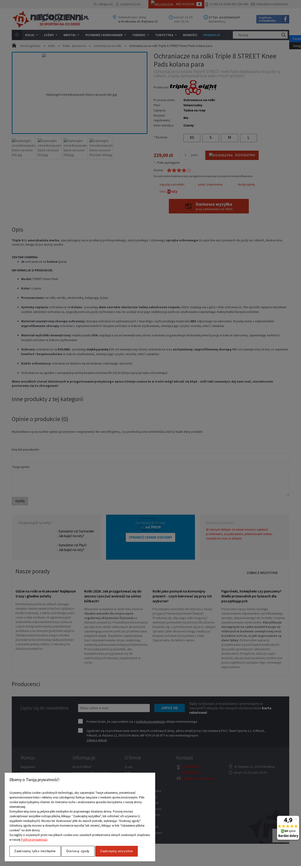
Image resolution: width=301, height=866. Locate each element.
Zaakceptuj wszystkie (116, 851)
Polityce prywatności (34, 840)
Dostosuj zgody (78, 851)
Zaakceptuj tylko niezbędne (35, 851)
